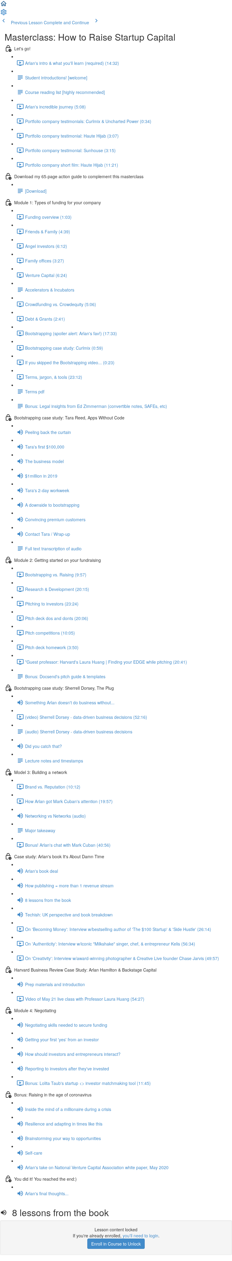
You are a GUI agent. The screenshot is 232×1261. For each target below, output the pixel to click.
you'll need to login (140, 1236)
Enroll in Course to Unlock (116, 1244)
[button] (3, 5)
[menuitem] (3, 14)
